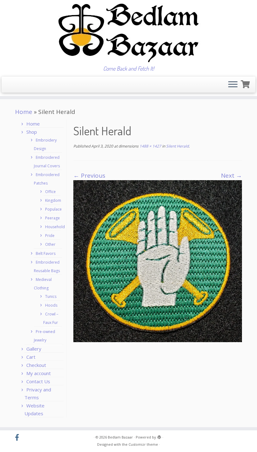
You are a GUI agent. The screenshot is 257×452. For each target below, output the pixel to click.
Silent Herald (177, 146)
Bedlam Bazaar (120, 437)
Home (23, 112)
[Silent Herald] (157, 260)
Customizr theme (143, 444)
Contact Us (38, 381)
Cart (30, 357)
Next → (231, 175)
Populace (53, 209)
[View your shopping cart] (246, 83)
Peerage (52, 218)
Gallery (33, 349)
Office (50, 191)
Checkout (36, 365)
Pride (50, 235)
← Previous (89, 175)
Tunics (50, 296)
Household (55, 226)
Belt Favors (45, 253)
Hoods (51, 305)
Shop (31, 132)
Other (50, 244)
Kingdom (53, 200)
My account (38, 373)
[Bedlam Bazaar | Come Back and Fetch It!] (128, 32)
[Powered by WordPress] (159, 436)
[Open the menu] (233, 84)
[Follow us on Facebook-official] (19, 437)
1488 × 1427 (150, 146)
